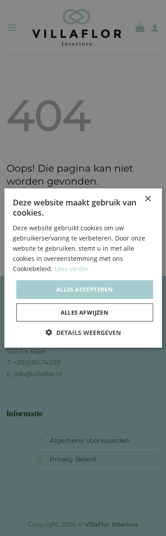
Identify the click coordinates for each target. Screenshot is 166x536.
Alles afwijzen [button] (85, 312)
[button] (83, 332)
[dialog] (83, 268)
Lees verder (71, 268)
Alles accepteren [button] (84, 289)
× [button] (147, 199)
